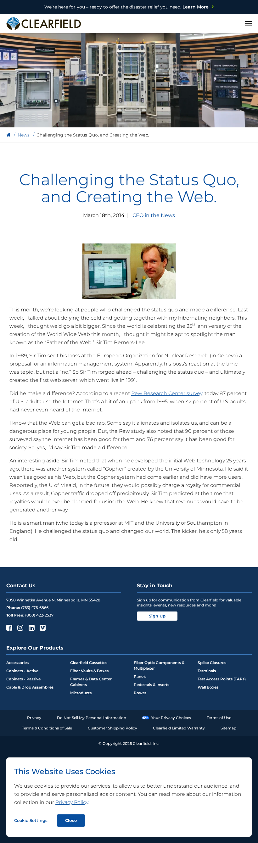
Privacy (34, 717)
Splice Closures (212, 662)
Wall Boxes (208, 687)
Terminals (207, 670)
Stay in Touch (154, 586)
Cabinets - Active (22, 670)
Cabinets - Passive (23, 679)
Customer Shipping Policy (112, 728)
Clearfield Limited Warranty (179, 728)
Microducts (81, 692)
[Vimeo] (42, 627)
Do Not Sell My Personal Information (91, 717)
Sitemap (228, 728)
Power (140, 692)
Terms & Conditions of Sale (47, 728)
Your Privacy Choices (171, 717)
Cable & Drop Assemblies (29, 687)
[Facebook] (8, 627)
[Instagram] (19, 627)
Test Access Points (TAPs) (222, 679)
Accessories (17, 662)
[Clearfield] (8, 135)
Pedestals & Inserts (151, 684)
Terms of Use (219, 717)
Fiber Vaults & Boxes (89, 670)
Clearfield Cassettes (88, 662)
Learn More (126, 7)
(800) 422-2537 (39, 615)
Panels (140, 676)
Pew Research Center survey (166, 393)
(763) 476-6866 (34, 607)
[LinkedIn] (31, 627)
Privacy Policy (71, 802)
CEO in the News (153, 215)
